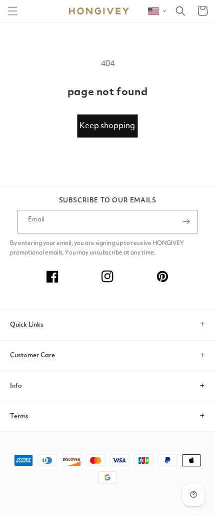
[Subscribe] (186, 221)
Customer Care (32, 355)
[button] (13, 11)
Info (16, 386)
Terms (19, 416)
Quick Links (27, 325)
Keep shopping (107, 126)
